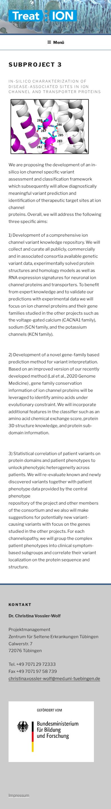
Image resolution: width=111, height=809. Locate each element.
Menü (58, 42)
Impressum (19, 795)
